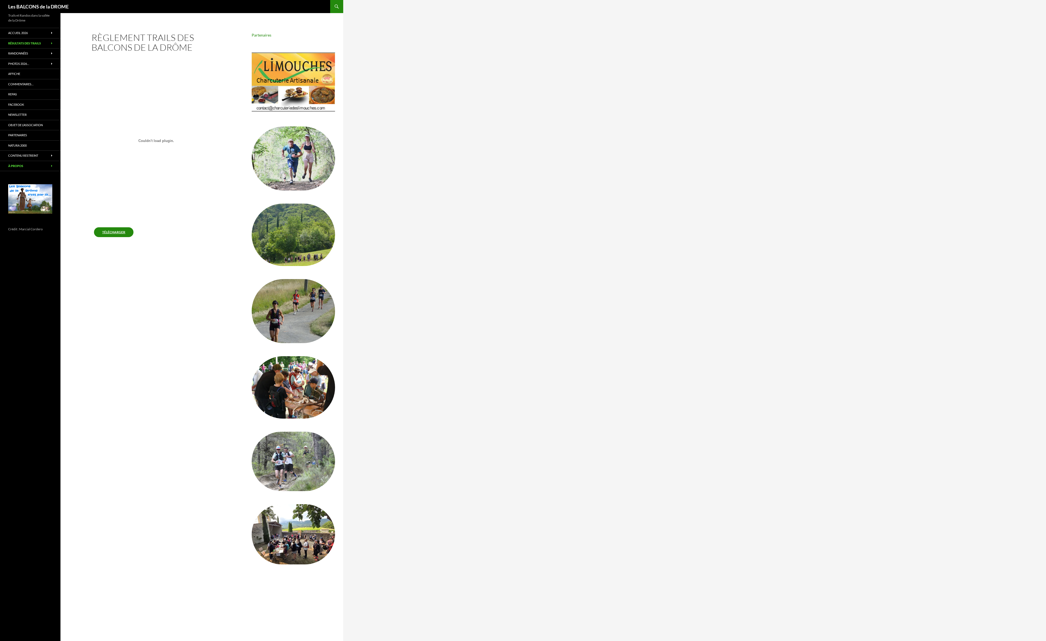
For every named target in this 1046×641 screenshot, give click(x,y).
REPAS (12, 94)
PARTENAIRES (17, 135)
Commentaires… (21, 84)
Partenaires (261, 35)
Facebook (16, 104)
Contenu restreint (23, 155)
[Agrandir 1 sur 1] (44, 191)
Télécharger (113, 232)
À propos (15, 166)
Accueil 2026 (18, 33)
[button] (293, 82)
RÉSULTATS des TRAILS (24, 43)
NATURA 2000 (17, 145)
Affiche (14, 73)
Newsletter (17, 114)
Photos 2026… (18, 63)
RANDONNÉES (18, 53)
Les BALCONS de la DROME (38, 7)
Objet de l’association (25, 125)
